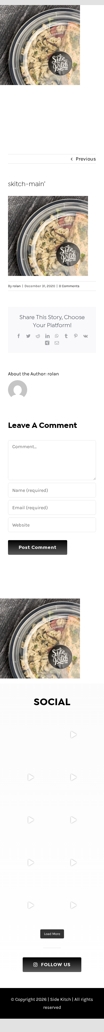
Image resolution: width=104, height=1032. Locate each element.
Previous (86, 159)
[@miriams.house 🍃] (73, 820)
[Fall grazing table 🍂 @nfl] (73, 777)
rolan (17, 286)
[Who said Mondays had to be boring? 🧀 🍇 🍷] (73, 863)
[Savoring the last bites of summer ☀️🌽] (31, 863)
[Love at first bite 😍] (31, 820)
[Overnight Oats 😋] (73, 905)
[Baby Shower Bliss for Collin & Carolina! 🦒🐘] (73, 735)
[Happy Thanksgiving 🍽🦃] (31, 735)
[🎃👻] (31, 777)
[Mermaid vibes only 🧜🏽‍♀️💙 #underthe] (31, 905)
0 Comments (69, 286)
